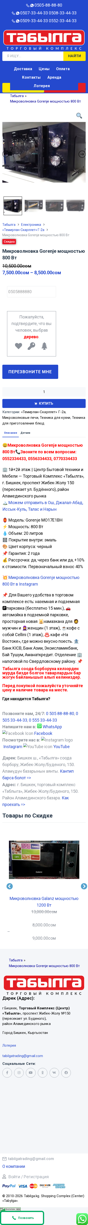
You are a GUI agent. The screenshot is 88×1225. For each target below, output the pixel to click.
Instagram (12, 746)
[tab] (10, 432)
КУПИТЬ (46, 403)
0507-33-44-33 (34, 12)
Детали (25, 433)
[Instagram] (19, 1073)
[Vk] (54, 1073)
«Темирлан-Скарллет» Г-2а (23, 230)
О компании (13, 1166)
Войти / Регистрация (28, 1176)
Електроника (31, 225)
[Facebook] (66, 1073)
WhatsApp (52, 726)
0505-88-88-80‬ (48, 5)
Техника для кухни (55, 417)
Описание (10, 433)
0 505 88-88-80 (60, 713)
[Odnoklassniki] (42, 1073)
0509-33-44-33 (34, 20)
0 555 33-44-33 (43, 720)
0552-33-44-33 (63, 20)
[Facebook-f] (7, 1073)
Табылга (8, 225)
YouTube (61, 746)
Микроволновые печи (20, 417)
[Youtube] (30, 1073)
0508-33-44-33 (63, 12)
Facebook (43, 733)
